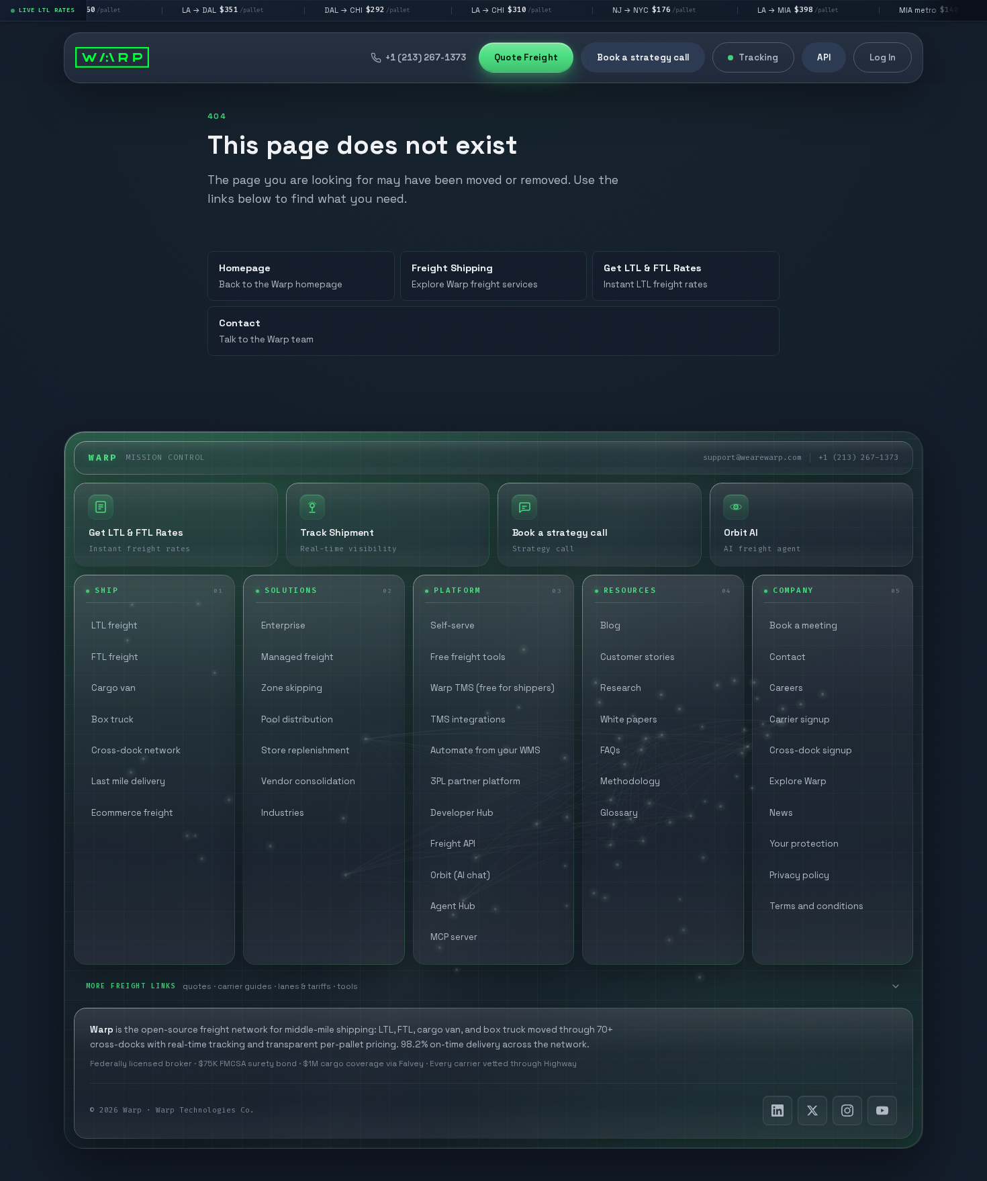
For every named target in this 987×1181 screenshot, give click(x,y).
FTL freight (114, 657)
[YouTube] (882, 1110)
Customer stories (637, 657)
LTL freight (114, 625)
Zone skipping (291, 688)
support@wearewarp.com (752, 458)
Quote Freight (526, 57)
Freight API (452, 843)
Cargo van (113, 688)
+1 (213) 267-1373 (858, 458)
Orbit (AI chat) (460, 875)
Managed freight (297, 657)
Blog (610, 625)
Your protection (804, 843)
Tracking (758, 57)
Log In (882, 57)
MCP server (453, 937)
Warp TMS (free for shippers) (492, 688)
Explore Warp (798, 781)
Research (620, 688)
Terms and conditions (816, 906)
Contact (787, 657)
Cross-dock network (136, 750)
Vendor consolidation (308, 781)
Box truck (112, 719)
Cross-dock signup (810, 750)
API (823, 57)
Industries (282, 812)
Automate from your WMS (485, 750)
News (781, 812)
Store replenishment (305, 750)
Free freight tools (468, 657)
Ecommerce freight (132, 812)
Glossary (619, 812)
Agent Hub (452, 906)
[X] (812, 1110)
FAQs (610, 750)
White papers (628, 719)
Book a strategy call (643, 57)
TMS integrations (468, 719)
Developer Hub (461, 812)
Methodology (630, 781)
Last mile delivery (128, 781)
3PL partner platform (475, 781)
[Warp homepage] (112, 58)
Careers (786, 688)
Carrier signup (799, 719)
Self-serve (452, 625)
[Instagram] (847, 1110)
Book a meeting (803, 625)
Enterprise (283, 625)
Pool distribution (297, 719)
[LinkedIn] (777, 1110)
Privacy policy (799, 875)
